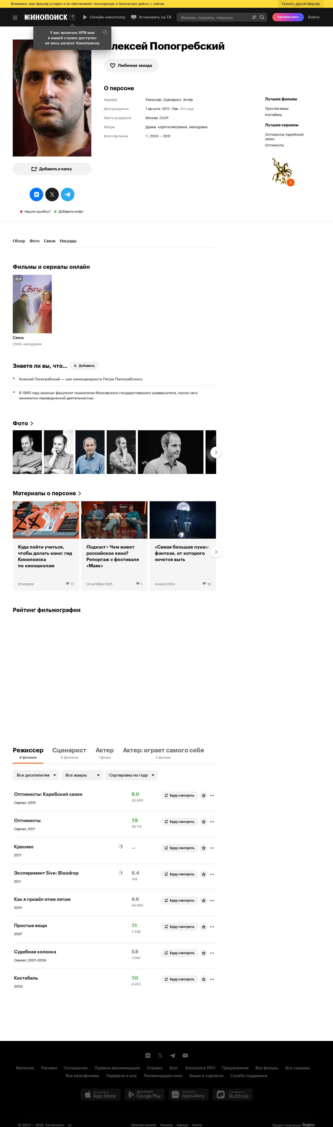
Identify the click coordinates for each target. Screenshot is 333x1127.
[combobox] (213, 17)
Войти (313, 17)
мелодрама (198, 126)
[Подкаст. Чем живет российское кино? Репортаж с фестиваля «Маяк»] (114, 546)
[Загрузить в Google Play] (145, 1094)
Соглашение (76, 1067)
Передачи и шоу (121, 1075)
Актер (188, 99)
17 (72, 583)
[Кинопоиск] (46, 17)
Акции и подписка (206, 1075)
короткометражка (172, 126)
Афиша (182, 1124)
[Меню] (15, 18)
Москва (151, 117)
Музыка (166, 1124)
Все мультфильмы (82, 1075)
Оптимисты (274, 144)
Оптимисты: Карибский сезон (284, 136)
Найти (262, 17)
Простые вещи (277, 107)
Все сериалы (297, 1067)
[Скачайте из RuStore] (233, 1094)
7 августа (152, 108)
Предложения (235, 1067)
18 (209, 583)
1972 (165, 108)
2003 (154, 136)
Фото (35, 241)
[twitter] (52, 194)
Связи (49, 241)
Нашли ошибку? (37, 210)
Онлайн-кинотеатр (107, 17)
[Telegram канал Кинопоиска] (173, 1055)
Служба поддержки (248, 1075)
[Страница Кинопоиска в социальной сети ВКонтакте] (148, 1055)
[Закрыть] (105, 32)
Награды (68, 241)
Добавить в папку (55, 169)
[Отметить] (212, 795)
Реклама (49, 1067)
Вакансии (25, 1067)
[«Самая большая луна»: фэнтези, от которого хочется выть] (183, 546)
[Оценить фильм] (204, 795)
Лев (175, 108)
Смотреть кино (288, 17)
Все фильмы (266, 1067)
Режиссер (153, 99)
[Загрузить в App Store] (101, 1094)
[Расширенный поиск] (254, 17)
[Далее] (216, 452)
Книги (197, 1124)
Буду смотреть (182, 795)
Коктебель (273, 114)
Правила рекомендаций (117, 1067)
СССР (164, 117)
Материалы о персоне (44, 493)
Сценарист (172, 99)
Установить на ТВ (155, 17)
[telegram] (67, 194)
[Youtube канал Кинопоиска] (185, 1055)
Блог (174, 1067)
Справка (155, 1067)
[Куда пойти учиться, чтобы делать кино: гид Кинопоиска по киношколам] (46, 546)
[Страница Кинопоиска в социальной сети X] (160, 1055)
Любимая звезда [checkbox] (135, 65)
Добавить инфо (71, 210)
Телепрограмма (143, 1124)
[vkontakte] (36, 194)
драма (150, 126)
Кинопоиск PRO (200, 1067)
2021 (166, 136)
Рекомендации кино (163, 1075)
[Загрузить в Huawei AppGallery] (189, 1094)
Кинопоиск (55, 1124)
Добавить (87, 366)
